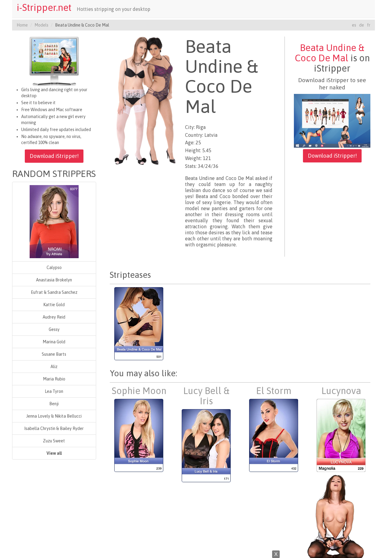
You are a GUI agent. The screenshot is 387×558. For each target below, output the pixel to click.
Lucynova (341, 390)
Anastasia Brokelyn (54, 279)
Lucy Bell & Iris (206, 395)
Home (22, 25)
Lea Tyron (54, 391)
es (354, 25)
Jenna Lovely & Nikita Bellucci (54, 416)
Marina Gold (54, 341)
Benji (54, 403)
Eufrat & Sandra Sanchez (54, 292)
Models (41, 25)
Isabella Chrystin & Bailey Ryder (54, 428)
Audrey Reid (54, 317)
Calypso (54, 267)
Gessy (54, 329)
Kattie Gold (54, 304)
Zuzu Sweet (54, 440)
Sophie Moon (139, 390)
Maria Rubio (54, 379)
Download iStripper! (54, 156)
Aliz (53, 366)
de (361, 25)
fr (368, 25)
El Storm (273, 390)
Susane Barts (54, 354)
